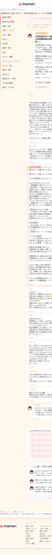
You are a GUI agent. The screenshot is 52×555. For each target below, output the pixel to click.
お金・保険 (6, 35)
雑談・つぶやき (8, 87)
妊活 (4, 52)
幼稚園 (48, 82)
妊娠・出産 (6, 26)
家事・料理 (6, 48)
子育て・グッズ (8, 30)
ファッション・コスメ (10, 61)
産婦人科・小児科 (9, 79)
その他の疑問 (7, 83)
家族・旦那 (6, 70)
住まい (4, 39)
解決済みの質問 (8, 22)
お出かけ (5, 74)
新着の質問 (6, 17)
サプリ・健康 (7, 57)
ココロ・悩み (7, 65)
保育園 (40, 82)
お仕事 (4, 44)
